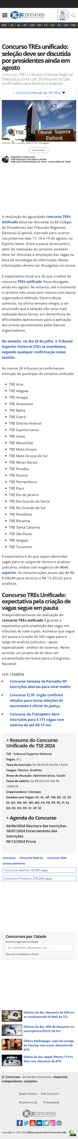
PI (63, 803)
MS (31, 803)
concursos (9, 858)
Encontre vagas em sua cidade (22, 941)
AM (32, 25)
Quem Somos (28, 1094)
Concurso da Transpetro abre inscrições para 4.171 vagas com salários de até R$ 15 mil (37, 719)
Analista (36, 770)
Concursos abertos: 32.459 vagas (25, 870)
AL (18, 25)
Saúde (60, 776)
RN (8, 808)
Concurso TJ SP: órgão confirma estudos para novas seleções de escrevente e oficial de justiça (36, 700)
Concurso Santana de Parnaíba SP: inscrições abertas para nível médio (40, 684)
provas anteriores (14, 863)
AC (12, 25)
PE (58, 803)
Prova (21, 841)
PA (43, 803)
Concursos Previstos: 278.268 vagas (27, 878)
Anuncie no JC (28, 1102)
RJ (67, 803)
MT (25, 803)
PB (48, 803)
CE (46, 25)
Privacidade (51, 1102)
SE (39, 808)
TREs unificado (29, 281)
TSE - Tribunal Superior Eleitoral (29, 754)
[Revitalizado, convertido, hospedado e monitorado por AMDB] (72, 1133)
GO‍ (66, 25)
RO (19, 808)
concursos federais (31, 858)
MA (73, 25)
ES (59, 25)
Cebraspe (34, 792)
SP (35, 808)
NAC (4, 25)
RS (14, 808)
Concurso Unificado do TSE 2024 (36, 93)
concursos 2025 (56, 858)
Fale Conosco (50, 1094)
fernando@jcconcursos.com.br (28, 159)
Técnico (23, 770)
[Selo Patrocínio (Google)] (62, 15)
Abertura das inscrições (36, 825)
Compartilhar (38, 150)
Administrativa (44, 776)
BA (39, 25)
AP (25, 25)
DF (52, 25)
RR (25, 808)
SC (30, 808)
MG (37, 803)
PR (53, 803)
